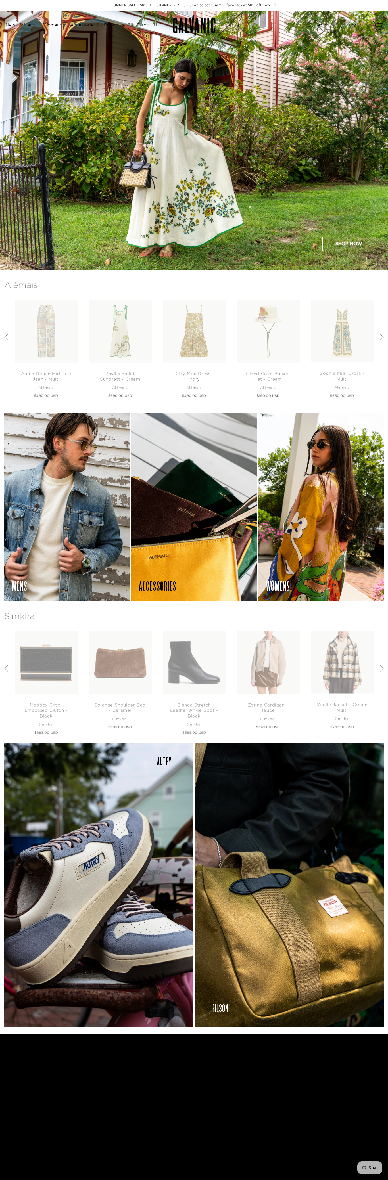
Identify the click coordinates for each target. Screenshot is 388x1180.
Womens (172, 1107)
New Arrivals (176, 1087)
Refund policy (127, 1159)
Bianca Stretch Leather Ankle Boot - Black (194, 707)
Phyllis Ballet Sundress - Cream (120, 373)
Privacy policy (163, 1159)
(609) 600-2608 (345, 1099)
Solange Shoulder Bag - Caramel (119, 704)
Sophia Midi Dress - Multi (342, 373)
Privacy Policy (253, 1107)
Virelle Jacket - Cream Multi (341, 704)
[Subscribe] (130, 1115)
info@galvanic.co (345, 1085)
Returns (247, 1097)
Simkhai (20, 613)
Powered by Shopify (86, 1159)
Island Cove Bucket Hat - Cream (268, 373)
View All (172, 1127)
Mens (169, 1097)
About (245, 1087)
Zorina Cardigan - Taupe (268, 704)
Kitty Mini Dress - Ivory (194, 373)
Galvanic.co (51, 1159)
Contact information (122, 1166)
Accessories (176, 1117)
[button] (10, 25)
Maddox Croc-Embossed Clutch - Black (45, 707)
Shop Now (348, 244)
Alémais (20, 282)
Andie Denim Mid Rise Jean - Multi (46, 373)
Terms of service (77, 1166)
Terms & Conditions (259, 1117)
